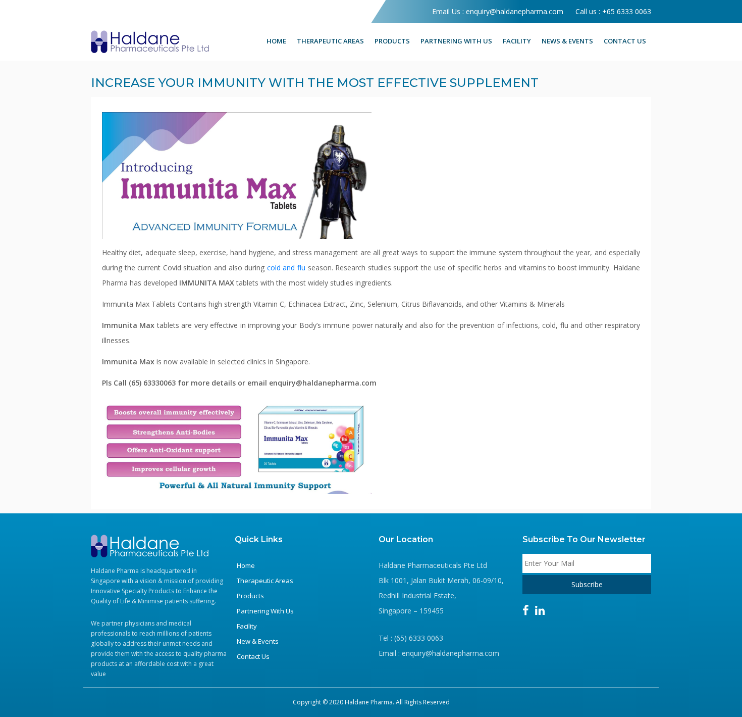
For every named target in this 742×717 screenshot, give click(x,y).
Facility (517, 40)
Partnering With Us (456, 40)
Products (392, 40)
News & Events (567, 40)
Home (276, 40)
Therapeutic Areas (330, 40)
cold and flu (286, 267)
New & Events (258, 641)
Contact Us (625, 40)
